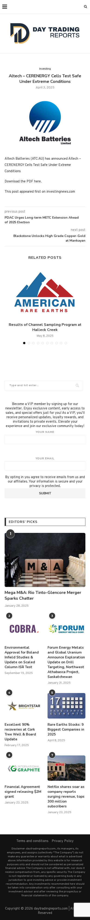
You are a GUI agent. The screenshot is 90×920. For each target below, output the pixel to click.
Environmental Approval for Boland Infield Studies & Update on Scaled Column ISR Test (22, 657)
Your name (45, 432)
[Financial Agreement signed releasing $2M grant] (24, 768)
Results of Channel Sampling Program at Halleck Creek (45, 327)
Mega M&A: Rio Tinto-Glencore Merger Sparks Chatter (43, 595)
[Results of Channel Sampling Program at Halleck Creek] (45, 292)
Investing (45, 69)
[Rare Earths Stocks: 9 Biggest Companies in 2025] (67, 706)
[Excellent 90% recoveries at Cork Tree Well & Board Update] (24, 706)
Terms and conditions (32, 841)
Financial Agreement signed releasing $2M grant (23, 791)
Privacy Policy (63, 841)
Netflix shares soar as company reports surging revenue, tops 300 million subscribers (66, 796)
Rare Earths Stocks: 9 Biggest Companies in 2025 (66, 729)
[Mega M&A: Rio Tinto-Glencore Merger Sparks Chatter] (45, 560)
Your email (45, 458)
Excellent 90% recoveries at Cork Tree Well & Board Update (20, 732)
